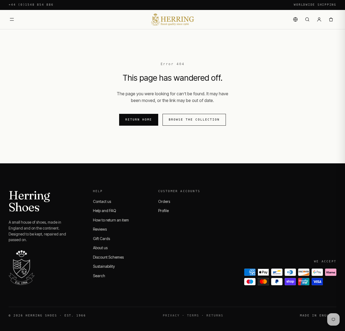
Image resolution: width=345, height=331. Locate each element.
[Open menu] (11, 19)
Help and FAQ (104, 210)
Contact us (102, 201)
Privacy (171, 315)
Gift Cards (101, 238)
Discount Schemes (108, 257)
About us (100, 247)
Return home (138, 119)
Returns (214, 315)
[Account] (319, 19)
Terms (193, 315)
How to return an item (111, 220)
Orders (164, 201)
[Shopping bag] (331, 19)
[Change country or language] (295, 19)
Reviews (100, 229)
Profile (163, 210)
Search (99, 275)
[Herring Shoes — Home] (172, 19)
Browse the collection (194, 119)
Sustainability (104, 266)
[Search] (307, 19)
